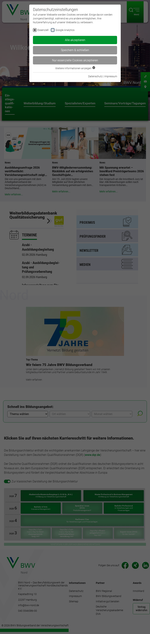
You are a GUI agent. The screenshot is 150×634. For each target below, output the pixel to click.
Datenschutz (95, 76)
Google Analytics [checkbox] (64, 30)
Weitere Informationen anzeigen (73, 68)
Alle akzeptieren (75, 40)
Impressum (110, 76)
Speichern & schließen (75, 50)
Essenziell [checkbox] (43, 30)
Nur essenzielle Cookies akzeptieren (75, 60)
